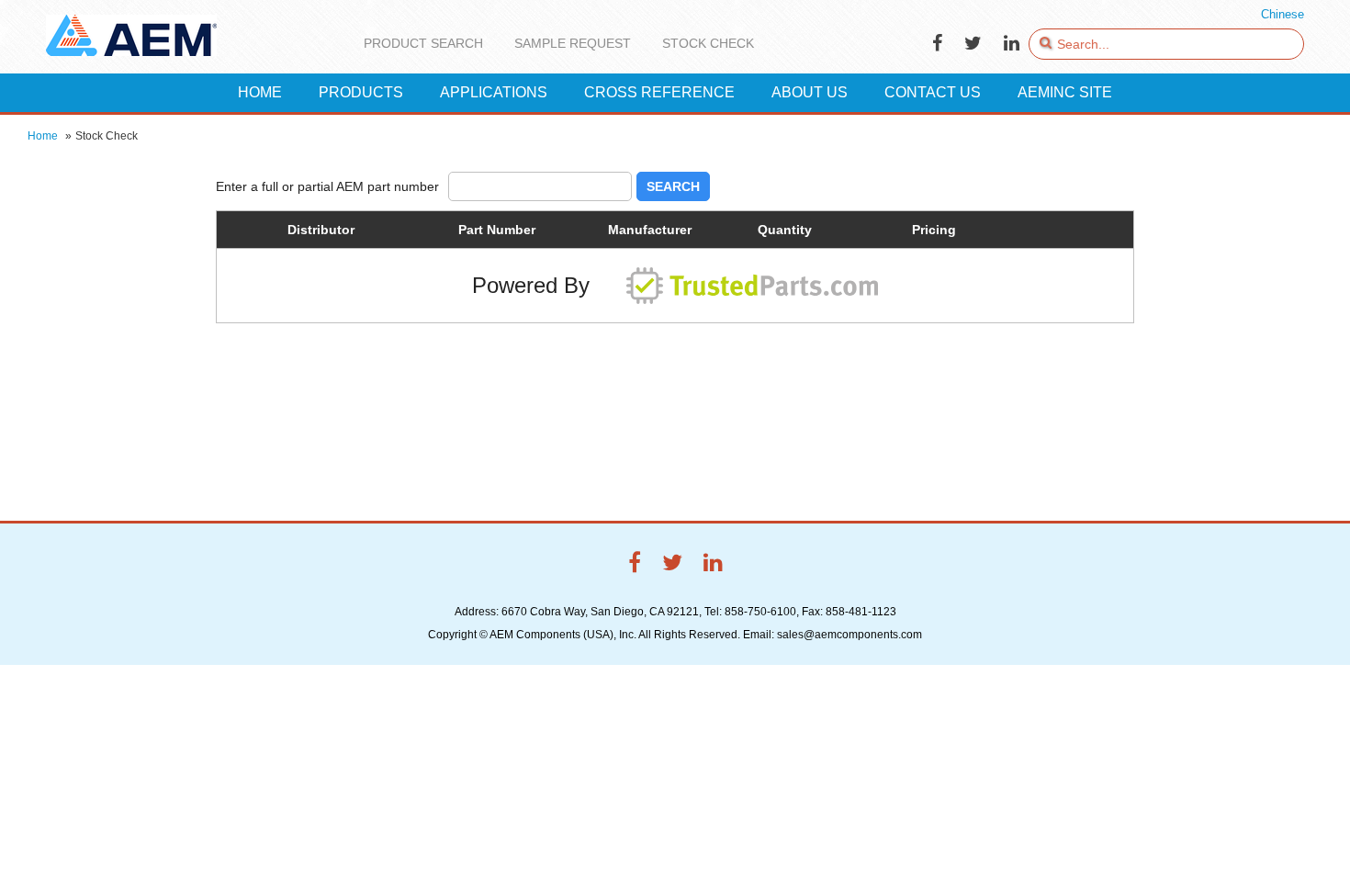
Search (673, 186)
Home (43, 135)
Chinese (1282, 14)
